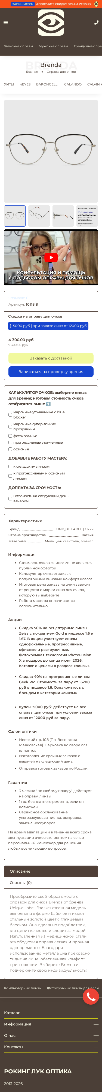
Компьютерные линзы (22, 988)
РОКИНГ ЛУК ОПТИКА (38, 1071)
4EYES (25, 84)
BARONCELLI (47, 84)
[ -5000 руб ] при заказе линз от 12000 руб (48, 326)
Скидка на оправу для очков (35, 316)
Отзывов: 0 (18, 298)
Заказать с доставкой (51, 358)
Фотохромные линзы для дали (73, 988)
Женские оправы (18, 46)
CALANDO (73, 84)
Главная (32, 72)
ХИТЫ (9, 84)
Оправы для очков (61, 72)
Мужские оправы (53, 46)
